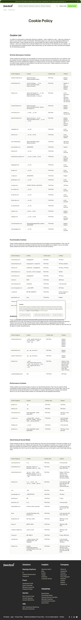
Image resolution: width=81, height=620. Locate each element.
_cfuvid (38, 118)
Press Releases (65, 577)
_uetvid (28, 475)
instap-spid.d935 (30, 412)
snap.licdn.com (15, 502)
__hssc (28, 339)
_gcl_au (28, 472)
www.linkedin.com (15, 147)
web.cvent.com (15, 305)
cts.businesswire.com (16, 223)
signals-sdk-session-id (33, 93)
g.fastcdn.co (14, 429)
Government (45, 603)
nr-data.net (14, 176)
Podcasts (44, 577)
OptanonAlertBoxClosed (33, 79)
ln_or (27, 462)
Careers (62, 580)
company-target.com (16, 529)
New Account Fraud (28, 596)
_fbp (28, 476)
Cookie (27, 310)
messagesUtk (29, 259)
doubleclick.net (15, 519)
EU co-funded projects (52, 617)
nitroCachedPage (31, 83)
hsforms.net (14, 151)
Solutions (26, 6)
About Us (37, 6)
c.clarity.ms (14, 292)
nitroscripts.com (15, 200)
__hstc (28, 342)
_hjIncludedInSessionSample (34, 362)
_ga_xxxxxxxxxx (30, 340)
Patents (62, 617)
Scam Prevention (27, 585)
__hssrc (38, 340)
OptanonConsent (31, 78)
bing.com (13, 524)
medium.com (14, 211)
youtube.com (14, 185)
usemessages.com (16, 229)
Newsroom (63, 575)
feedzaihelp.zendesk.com (17, 156)
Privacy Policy (19, 617)
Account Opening (27, 598)
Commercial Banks (47, 595)
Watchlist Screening (28, 609)
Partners (43, 6)
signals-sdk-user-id (36, 339)
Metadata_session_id (32, 466)
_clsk (41, 364)
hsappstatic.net (15, 165)
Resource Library (46, 569)
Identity (25, 593)
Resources (32, 6)
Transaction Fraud (27, 583)
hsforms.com (14, 134)
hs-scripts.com (15, 189)
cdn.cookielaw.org (15, 141)
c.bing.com (14, 535)
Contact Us (63, 584)
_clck (28, 365)
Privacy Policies (35, 310)
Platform (20, 6)
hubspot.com (14, 216)
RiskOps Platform (29, 569)
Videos (43, 575)
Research (48, 6)
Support (62, 582)
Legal (12, 617)
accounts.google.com (16, 288)
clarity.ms (13, 280)
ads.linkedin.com (15, 297)
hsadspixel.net (14, 129)
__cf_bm (38, 83)
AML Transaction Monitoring (30, 607)
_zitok (38, 468)
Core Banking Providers (48, 601)
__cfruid (29, 112)
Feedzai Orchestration (29, 574)
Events (43, 573)
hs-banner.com (15, 194)
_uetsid (37, 472)
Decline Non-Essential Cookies (42, 315)
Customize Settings (25, 315)
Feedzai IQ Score (27, 589)
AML (24, 604)
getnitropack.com (15, 180)
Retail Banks (45, 593)
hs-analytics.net (15, 205)
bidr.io (12, 513)
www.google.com (15, 494)
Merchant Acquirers (47, 599)
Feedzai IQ (25, 576)
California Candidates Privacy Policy (34, 617)
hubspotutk (37, 263)
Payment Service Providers (49, 597)
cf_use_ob (39, 96)
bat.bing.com (14, 498)
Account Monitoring (28, 600)
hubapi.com (14, 170)
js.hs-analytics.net (15, 284)
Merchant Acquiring (28, 587)
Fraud (24, 580)
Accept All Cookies (57, 315)
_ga (32, 342)
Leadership (63, 571)
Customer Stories (46, 579)
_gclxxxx (38, 483)
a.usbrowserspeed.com (17, 374)
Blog (42, 571)
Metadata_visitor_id (31, 468)
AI (23, 572)
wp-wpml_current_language (33, 271)
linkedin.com (14, 301)
